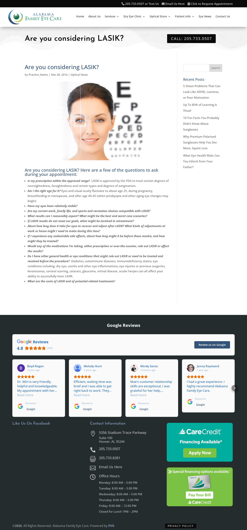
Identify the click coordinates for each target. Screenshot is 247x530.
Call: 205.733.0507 (191, 38)
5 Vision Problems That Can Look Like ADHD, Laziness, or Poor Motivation (201, 91)
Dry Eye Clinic (132, 16)
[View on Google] (21, 368)
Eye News (205, 16)
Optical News (79, 74)
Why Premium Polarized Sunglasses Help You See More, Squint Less (200, 142)
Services (110, 16)
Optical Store (158, 16)
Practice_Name (38, 74)
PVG (111, 526)
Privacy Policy (181, 526)
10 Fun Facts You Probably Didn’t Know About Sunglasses (201, 123)
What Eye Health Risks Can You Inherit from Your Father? (201, 161)
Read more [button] (25, 395)
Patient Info (183, 16)
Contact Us (223, 16)
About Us (94, 16)
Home (80, 16)
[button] (12, 388)
